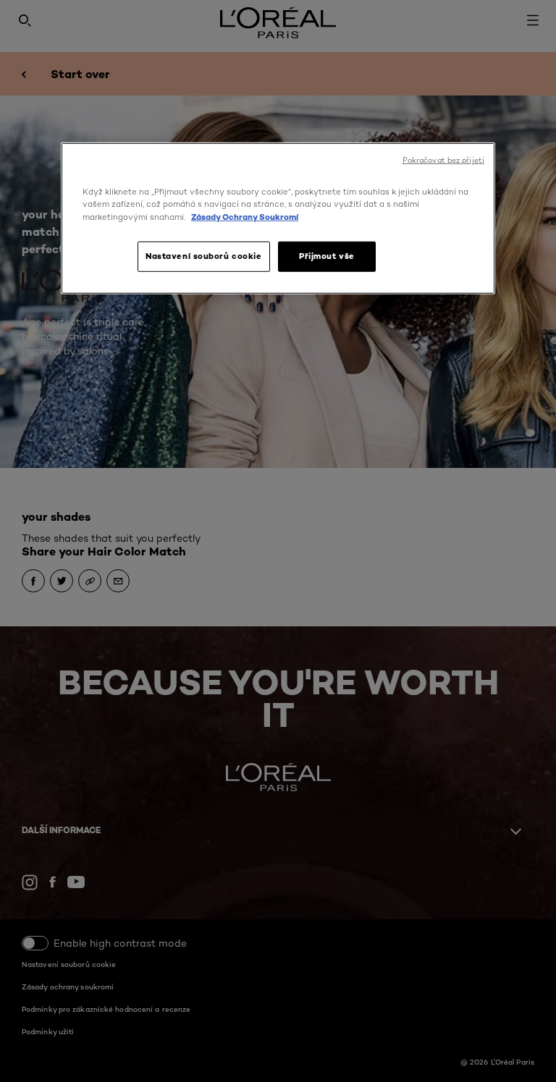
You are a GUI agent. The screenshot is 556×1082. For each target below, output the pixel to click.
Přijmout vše (327, 255)
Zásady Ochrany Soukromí (244, 216)
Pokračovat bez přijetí (443, 160)
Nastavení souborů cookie (204, 255)
